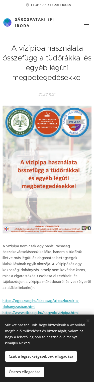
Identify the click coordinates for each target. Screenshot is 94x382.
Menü (86, 24)
